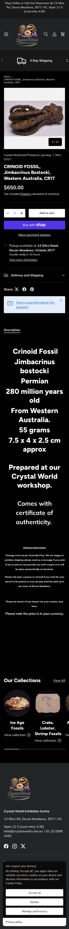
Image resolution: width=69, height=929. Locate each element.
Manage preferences (34, 911)
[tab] (12, 330)
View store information (23, 260)
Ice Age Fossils (17, 725)
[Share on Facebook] (24, 289)
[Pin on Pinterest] (32, 289)
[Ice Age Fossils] (17, 703)
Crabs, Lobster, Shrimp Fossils (48, 728)
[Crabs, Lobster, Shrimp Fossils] (48, 703)
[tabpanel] (34, 491)
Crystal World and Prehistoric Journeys (27, 155)
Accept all (35, 893)
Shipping (25, 194)
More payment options (34, 235)
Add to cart (46, 213)
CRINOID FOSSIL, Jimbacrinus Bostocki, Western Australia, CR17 (29, 81)
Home (7, 76)
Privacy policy (14, 922)
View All (59, 680)
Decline (34, 902)
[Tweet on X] (17, 289)
